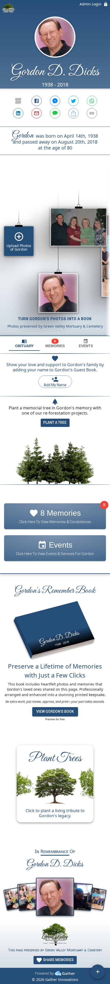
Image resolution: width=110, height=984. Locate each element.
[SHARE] (73, 113)
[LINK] (92, 113)
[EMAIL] (36, 113)
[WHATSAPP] (92, 101)
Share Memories (58, 960)
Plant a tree (55, 422)
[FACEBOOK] (36, 101)
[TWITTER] (73, 101)
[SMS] (55, 113)
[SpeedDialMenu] (98, 971)
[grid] (55, 253)
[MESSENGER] (55, 101)
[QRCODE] (18, 101)
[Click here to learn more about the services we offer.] (55, 934)
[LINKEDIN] (18, 113)
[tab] (24, 343)
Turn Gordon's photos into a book (55, 319)
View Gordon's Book (55, 711)
